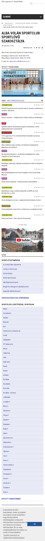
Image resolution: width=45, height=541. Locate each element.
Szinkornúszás (7, 447)
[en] (33, 3)
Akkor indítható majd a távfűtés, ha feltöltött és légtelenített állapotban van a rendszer (20, 146)
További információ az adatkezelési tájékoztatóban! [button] (13, 536)
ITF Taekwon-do (8, 344)
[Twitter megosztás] (36, 48)
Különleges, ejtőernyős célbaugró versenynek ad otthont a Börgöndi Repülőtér (22, 164)
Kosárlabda (6, 384)
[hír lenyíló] (42, 100)
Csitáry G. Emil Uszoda (10, 269)
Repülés (5, 420)
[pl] (36, 3)
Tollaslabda (6, 469)
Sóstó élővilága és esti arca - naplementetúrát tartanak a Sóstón (21, 200)
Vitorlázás (6, 483)
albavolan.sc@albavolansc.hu (20, 61)
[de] (38, 3)
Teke (4, 456)
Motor (5, 406)
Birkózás (6, 322)
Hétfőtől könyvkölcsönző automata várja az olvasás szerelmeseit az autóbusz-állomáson (22, 109)
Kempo (5, 371)
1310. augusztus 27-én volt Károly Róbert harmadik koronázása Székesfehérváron (21, 137)
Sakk (4, 433)
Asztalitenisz (7, 313)
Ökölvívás (6, 411)
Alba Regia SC (9, 23)
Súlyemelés (6, 442)
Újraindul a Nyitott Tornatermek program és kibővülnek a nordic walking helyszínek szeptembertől (20, 128)
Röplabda (6, 424)
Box (4, 326)
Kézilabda (6, 379)
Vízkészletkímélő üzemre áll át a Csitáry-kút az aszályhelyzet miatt (22, 209)
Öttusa (5, 415)
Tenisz (5, 460)
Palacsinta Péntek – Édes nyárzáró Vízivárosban (16, 218)
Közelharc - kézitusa (9, 393)
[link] (22, 83)
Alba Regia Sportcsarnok (10, 282)
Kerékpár (6, 375)
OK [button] (35, 524)
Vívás (4, 492)
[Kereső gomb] (40, 16)
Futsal (5, 335)
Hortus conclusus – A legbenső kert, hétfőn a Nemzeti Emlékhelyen (22, 117)
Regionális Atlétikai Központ (12, 291)
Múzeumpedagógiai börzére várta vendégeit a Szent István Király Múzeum (21, 174)
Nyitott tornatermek (11, 499)
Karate (5, 366)
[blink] (42, 3)
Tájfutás (5, 451)
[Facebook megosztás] (34, 48)
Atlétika (5, 318)
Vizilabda (6, 488)
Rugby (5, 429)
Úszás (5, 478)
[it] (40, 3)
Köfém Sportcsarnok (9, 278)
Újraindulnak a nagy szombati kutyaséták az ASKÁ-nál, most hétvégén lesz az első (20, 192)
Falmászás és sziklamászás (11, 331)
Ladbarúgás (6, 397)
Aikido (5, 309)
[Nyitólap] (2, 23)
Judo (4, 357)
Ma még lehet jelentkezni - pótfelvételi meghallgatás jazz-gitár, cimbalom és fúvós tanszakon (20, 155)
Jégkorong (6, 353)
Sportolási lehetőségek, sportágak (26, 23)
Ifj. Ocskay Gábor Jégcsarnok (12, 265)
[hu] (31, 3)
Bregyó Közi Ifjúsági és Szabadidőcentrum (16, 287)
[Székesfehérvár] (21, 9)
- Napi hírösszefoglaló (15, 101)
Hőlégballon (6, 340)
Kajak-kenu (6, 362)
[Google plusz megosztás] (39, 48)
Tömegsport (7, 474)
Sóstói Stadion (7, 273)
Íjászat (5, 349)
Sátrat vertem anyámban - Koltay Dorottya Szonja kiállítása (19, 182)
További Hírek (22, 225)
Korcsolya (6, 388)
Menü (7, 17)
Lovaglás (6, 402)
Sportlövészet (8, 25)
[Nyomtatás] (42, 48)
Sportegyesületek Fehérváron (15, 298)
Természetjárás (8, 465)
